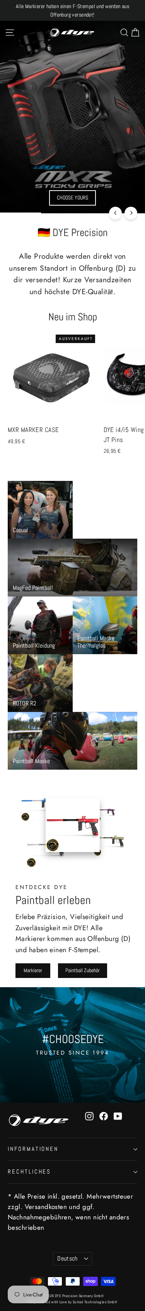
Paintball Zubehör (82, 970)
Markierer (33, 970)
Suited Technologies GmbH (95, 1301)
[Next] (131, 213)
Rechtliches (29, 1171)
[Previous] (115, 213)
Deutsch (67, 1258)
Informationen (33, 1148)
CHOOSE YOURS (72, 197)
